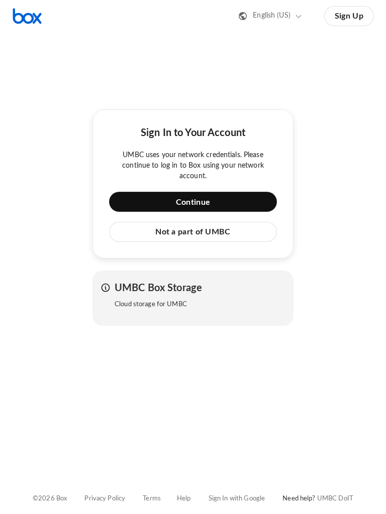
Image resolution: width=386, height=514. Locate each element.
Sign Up (349, 16)
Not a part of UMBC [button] (192, 232)
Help (184, 498)
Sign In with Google (237, 498)
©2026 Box (50, 498)
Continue (193, 202)
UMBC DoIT (335, 498)
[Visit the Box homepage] (27, 16)
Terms (152, 498)
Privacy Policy (104, 498)
